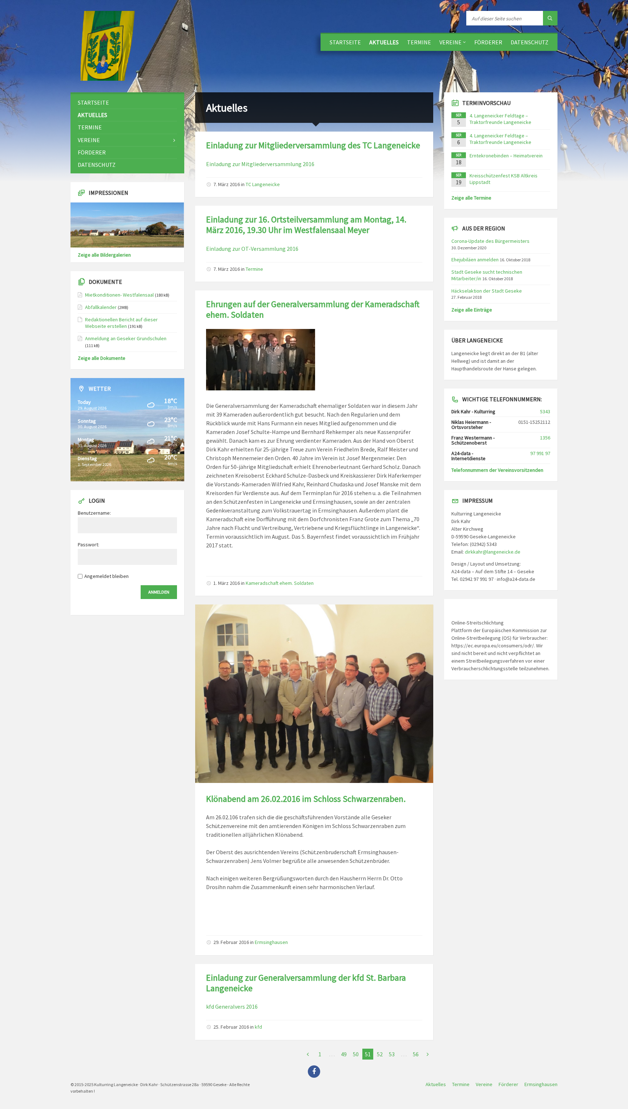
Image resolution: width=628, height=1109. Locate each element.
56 (416, 1054)
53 (392, 1054)
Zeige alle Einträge (471, 309)
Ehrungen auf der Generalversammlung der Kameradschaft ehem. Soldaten (312, 309)
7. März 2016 (226, 184)
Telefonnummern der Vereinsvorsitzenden (497, 470)
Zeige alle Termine (471, 197)
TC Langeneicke (263, 184)
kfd (258, 1027)
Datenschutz (529, 42)
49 (344, 1054)
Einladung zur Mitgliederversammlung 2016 (260, 164)
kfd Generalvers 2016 (232, 1006)
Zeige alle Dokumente (101, 358)
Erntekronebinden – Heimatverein (506, 155)
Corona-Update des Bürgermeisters (490, 241)
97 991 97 (540, 453)
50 (356, 1054)
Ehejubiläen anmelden (475, 259)
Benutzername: (94, 512)
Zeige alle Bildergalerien (104, 255)
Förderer (488, 42)
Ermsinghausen (271, 942)
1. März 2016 (226, 583)
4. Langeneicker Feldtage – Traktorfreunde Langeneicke (500, 118)
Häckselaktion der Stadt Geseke (486, 291)
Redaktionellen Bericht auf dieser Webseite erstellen (121, 322)
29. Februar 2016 (231, 942)
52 (380, 1054)
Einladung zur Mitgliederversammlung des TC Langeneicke (313, 145)
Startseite (345, 42)
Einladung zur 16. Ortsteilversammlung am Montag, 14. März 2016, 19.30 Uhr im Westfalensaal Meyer (306, 225)
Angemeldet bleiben (106, 576)
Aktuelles (384, 42)
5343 (545, 411)
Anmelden (158, 592)
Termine (419, 42)
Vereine (450, 42)
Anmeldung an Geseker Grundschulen (125, 338)
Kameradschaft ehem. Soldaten (280, 583)
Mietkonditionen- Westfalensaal (119, 295)
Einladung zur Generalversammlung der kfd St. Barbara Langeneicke (306, 983)
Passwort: (88, 544)
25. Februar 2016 (231, 1027)
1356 (545, 437)
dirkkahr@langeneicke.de (492, 552)
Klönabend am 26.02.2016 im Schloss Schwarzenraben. (306, 798)
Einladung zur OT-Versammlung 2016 (252, 248)
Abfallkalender (101, 307)
